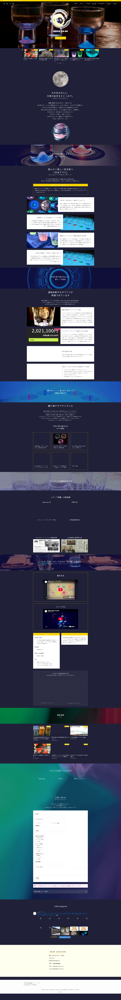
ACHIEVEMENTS (64, 989)
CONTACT (77, 989)
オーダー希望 (40, 839)
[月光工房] (8, 3)
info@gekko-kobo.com (58, 966)
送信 (37, 878)
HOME (43, 989)
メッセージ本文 (38, 867)
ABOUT (47, 989)
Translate (34, 985)
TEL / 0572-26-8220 (54, 963)
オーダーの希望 (38, 844)
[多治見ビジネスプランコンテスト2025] (46, 931)
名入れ (38, 845)
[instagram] (112, 0)
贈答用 (38, 855)
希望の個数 (37, 861)
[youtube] (114, 0)
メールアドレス (39, 819)
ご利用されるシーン (39, 853)
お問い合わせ (40, 837)
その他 (38, 841)
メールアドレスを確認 (55, 823)
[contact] (115, 0)
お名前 (37, 814)
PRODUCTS (71, 989)
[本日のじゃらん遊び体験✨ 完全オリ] (74, 931)
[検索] (117, 0)
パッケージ (39, 849)
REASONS (58, 989)
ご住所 (37, 831)
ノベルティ (39, 857)
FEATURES (52, 989)
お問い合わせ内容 (39, 836)
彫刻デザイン (40, 847)
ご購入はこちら (60, 38)
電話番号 (37, 825)
